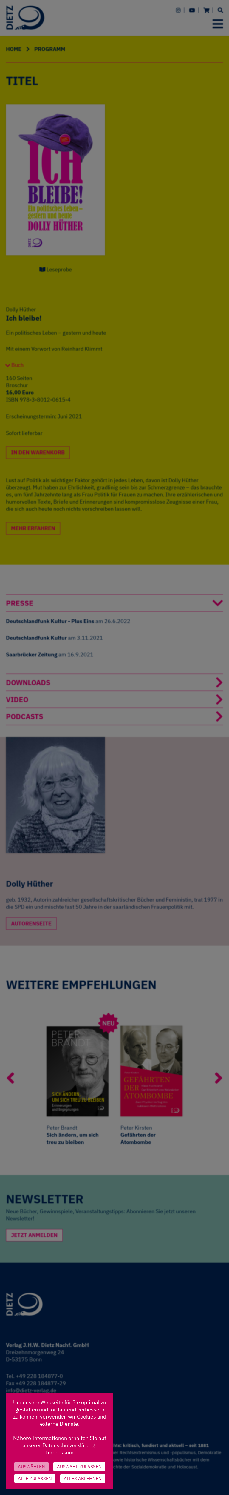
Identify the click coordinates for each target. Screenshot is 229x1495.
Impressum (60, 1452)
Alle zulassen (35, 1478)
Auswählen (31, 1466)
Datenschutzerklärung (68, 1445)
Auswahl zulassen (79, 1466)
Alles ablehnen (83, 1478)
